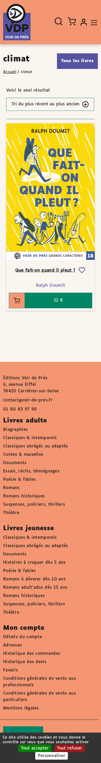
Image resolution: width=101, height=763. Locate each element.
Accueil (9, 72)
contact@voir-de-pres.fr (28, 400)
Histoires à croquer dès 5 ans (34, 562)
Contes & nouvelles (23, 454)
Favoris (10, 670)
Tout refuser (69, 748)
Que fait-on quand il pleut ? (45, 270)
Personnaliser (51, 756)
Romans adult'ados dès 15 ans (35, 587)
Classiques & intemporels (30, 438)
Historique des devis (24, 662)
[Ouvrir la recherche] (58, 21)
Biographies (15, 429)
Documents (15, 463)
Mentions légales (21, 708)
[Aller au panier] (72, 21)
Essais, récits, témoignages (31, 471)
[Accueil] (17, 22)
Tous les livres (77, 61)
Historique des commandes (31, 653)
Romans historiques (24, 496)
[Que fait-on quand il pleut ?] (50, 191)
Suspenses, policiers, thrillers (34, 504)
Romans (11, 488)
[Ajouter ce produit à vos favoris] (82, 270)
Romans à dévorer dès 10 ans (34, 579)
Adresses (12, 645)
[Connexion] (84, 22)
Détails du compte (22, 637)
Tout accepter (35, 748)
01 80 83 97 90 (20, 409)
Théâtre (11, 513)
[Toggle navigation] (93, 22)
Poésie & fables (19, 479)
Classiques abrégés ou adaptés (35, 446)
